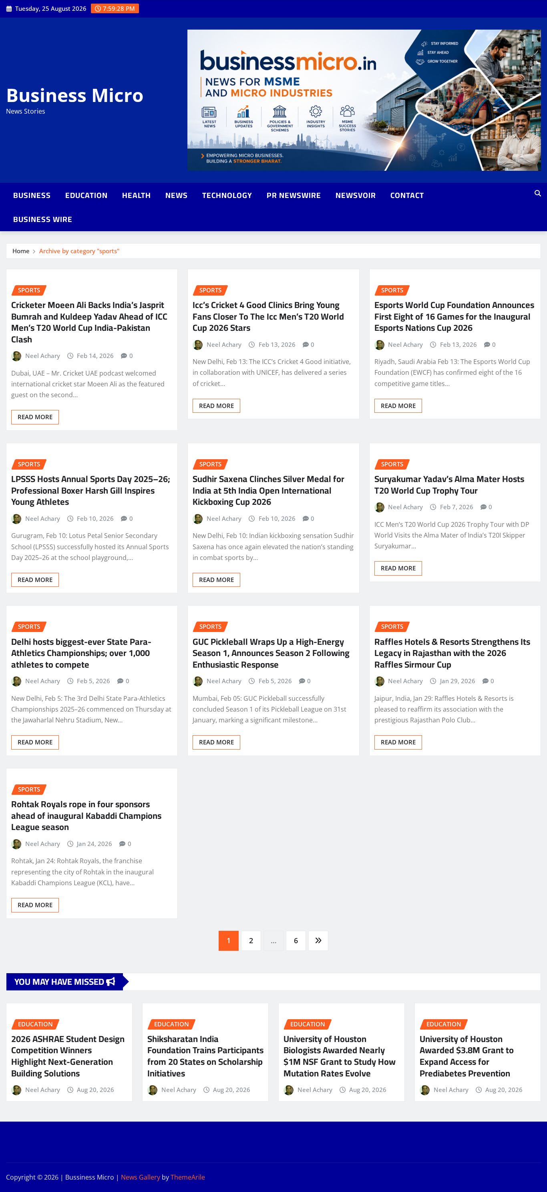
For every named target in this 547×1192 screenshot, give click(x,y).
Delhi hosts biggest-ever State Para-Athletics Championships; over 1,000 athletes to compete (81, 653)
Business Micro (74, 94)
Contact (407, 195)
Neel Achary (42, 356)
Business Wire (42, 219)
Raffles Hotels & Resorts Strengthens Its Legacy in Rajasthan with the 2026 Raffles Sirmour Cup (452, 653)
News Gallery (140, 1177)
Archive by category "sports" (79, 251)
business (32, 195)
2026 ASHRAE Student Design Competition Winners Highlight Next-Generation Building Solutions (68, 1056)
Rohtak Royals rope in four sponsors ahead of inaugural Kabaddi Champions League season (86, 815)
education (86, 195)
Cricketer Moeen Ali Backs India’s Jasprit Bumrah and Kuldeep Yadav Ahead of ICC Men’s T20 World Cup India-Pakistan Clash (89, 322)
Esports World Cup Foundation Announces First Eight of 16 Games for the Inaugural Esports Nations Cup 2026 (454, 316)
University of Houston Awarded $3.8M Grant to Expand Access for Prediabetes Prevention (467, 1056)
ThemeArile (188, 1177)
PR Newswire (294, 195)
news (176, 195)
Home (21, 251)
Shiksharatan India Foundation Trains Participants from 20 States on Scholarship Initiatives (205, 1056)
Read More (35, 417)
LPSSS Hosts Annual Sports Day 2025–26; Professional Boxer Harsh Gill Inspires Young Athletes (90, 490)
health (136, 195)
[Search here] (538, 193)
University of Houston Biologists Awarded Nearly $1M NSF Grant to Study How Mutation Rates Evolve (340, 1056)
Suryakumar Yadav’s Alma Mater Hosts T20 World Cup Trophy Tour (449, 484)
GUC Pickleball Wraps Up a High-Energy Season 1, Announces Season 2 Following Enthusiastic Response (271, 653)
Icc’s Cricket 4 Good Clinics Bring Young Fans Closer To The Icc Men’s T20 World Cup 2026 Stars (268, 316)
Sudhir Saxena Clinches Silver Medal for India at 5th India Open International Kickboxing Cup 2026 (268, 490)
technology (227, 195)
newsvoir (356, 195)
